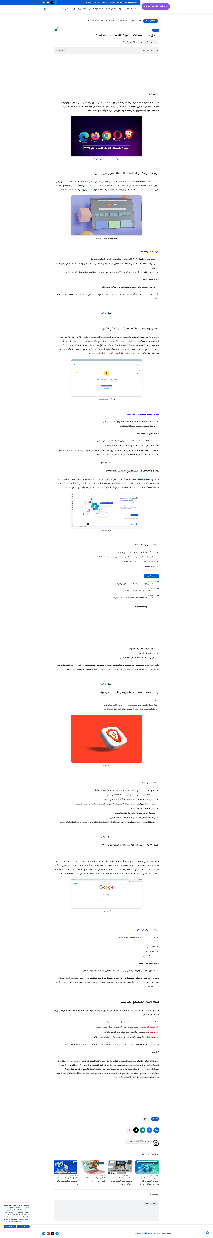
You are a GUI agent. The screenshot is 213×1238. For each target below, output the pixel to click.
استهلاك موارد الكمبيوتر (95, 190)
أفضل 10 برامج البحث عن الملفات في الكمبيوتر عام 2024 (135, 584)
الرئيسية (134, 9)
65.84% (96, 345)
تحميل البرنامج (107, 313)
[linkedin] (43, 2)
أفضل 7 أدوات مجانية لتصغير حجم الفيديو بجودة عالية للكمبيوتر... (121, 1181)
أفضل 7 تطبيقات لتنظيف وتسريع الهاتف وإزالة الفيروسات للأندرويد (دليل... (147, 1181)
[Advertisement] (106, 74)
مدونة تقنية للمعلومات (146, 42)
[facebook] (55, 2)
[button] (149, 1130)
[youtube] (47, 2)
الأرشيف (104, 2)
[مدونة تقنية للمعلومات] (155, 6)
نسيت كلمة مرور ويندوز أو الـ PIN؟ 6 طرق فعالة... (123, 21)
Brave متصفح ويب (152, 701)
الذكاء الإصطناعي (96, 9)
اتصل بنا (88, 2)
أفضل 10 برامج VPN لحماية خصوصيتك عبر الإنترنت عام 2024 (133, 598)
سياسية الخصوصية (131, 2)
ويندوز (72, 9)
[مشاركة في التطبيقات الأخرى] (129, 1130)
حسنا (23, 1226)
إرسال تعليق (150, 1203)
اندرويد (65, 9)
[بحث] (43, 9)
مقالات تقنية (124, 9)
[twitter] (51, 2)
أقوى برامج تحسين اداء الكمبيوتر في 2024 (140, 591)
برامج (79, 9)
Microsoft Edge (145, 479)
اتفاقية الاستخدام (116, 2)
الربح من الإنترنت (111, 9)
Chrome (132, 345)
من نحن (96, 2)
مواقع (85, 9)
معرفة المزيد (10, 1226)
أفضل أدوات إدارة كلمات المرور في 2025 (95, 1179)
